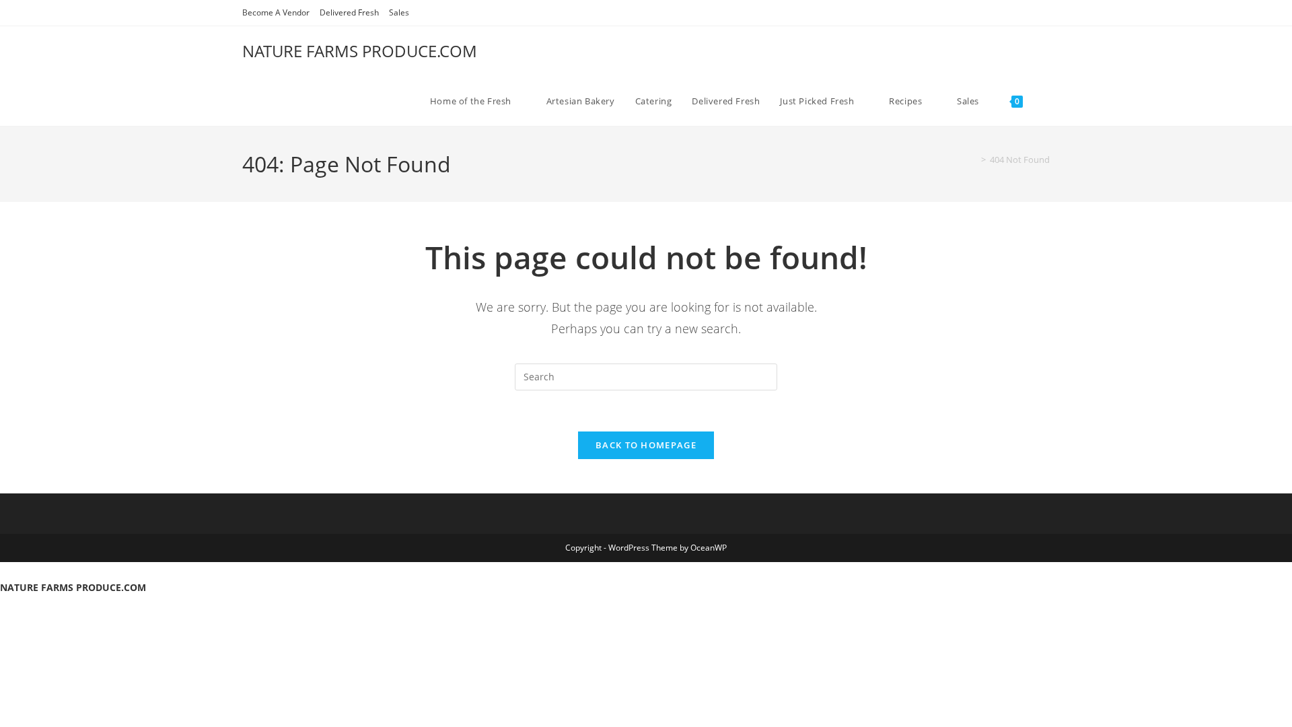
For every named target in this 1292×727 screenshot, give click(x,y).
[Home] (973, 159)
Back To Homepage (646, 445)
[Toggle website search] (1046, 101)
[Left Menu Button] (6, 570)
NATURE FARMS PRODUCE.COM (359, 51)
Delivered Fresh (349, 12)
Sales (399, 12)
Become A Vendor (276, 12)
